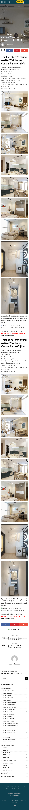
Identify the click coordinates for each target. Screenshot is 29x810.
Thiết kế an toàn (7, 770)
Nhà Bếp (5, 748)
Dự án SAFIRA (6, 737)
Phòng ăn (5, 750)
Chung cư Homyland (8, 714)
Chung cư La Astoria (8, 718)
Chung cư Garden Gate (9, 709)
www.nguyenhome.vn (8, 335)
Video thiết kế (5, 773)
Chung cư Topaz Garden (9, 735)
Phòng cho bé (6, 752)
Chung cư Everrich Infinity (10, 702)
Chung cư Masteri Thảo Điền (10, 723)
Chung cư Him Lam (7, 711)
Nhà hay (5, 765)
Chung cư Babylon (8, 693)
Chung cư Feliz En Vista (9, 704)
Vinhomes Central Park (9, 742)
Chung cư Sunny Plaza (9, 730)
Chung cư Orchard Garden (10, 725)
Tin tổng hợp (20, 789)
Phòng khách (6, 755)
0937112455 (17, 800)
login (6, 671)
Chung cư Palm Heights (9, 728)
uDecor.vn (5, 2)
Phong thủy (6, 767)
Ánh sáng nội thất (8, 763)
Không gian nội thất (7, 745)
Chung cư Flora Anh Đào (9, 707)
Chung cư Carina (7, 700)
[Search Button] (26, 678)
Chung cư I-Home (7, 716)
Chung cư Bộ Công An (8, 698)
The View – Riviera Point (9, 739)
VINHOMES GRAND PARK (7, 776)
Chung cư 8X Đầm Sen (8, 691)
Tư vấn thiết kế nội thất (9, 760)
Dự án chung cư (6, 688)
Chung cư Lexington (8, 721)
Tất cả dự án (21, 787)
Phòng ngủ (6, 757)
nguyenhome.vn (9, 44)
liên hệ (20, 84)
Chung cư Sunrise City (9, 732)
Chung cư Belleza (7, 695)
